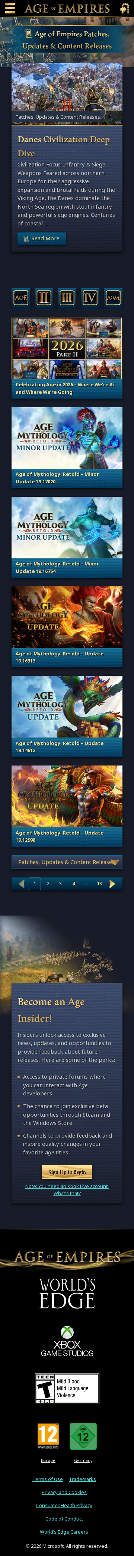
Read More (45, 238)
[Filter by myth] (113, 298)
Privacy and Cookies (64, 1492)
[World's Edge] (67, 1293)
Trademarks (82, 1479)
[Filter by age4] (90, 298)
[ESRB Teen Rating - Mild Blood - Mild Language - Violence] (67, 1388)
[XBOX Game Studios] (67, 1341)
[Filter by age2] (44, 298)
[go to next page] (112, 884)
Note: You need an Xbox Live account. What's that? (67, 1190)
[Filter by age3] (67, 298)
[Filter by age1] (21, 298)
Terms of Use (47, 1479)
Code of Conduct (64, 1518)
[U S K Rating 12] (83, 1436)
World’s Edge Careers (64, 1531)
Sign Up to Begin (67, 1172)
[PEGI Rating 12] (48, 1436)
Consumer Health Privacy (64, 1505)
